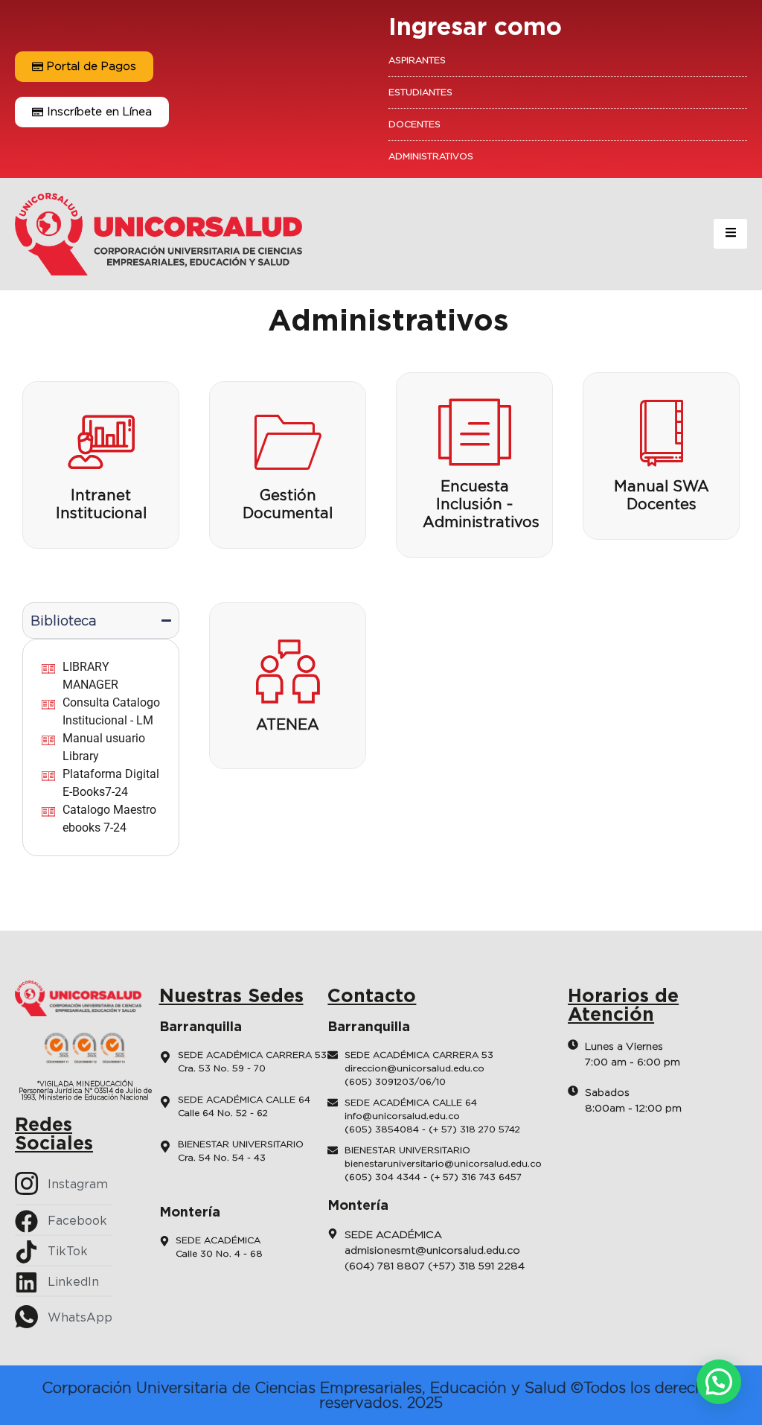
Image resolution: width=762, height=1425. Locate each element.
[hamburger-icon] (730, 234)
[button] (719, 1381)
